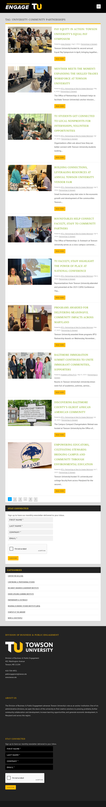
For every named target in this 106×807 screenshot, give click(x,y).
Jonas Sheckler (66, 44)
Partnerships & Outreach (89, 44)
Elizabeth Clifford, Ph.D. (69, 375)
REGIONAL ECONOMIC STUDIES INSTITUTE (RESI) (24, 606)
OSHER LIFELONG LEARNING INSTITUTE (21, 594)
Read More (60, 59)
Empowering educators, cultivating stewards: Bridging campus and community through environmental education (73, 454)
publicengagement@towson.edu (16, 674)
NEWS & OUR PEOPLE (15, 618)
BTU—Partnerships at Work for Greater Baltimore (77, 88)
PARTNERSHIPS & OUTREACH (17, 600)
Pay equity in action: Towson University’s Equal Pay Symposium (75, 34)
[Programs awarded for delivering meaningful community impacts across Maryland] (30, 318)
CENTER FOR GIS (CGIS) (15, 576)
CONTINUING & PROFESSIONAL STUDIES (21, 582)
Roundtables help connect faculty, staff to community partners (75, 223)
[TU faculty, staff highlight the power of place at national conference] (30, 272)
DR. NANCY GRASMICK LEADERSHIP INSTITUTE (23, 588)
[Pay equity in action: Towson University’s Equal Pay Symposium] (30, 40)
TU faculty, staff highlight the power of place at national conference (74, 266)
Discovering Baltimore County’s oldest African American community (72, 407)
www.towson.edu (11, 677)
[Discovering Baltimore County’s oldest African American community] (30, 413)
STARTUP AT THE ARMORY (16, 612)
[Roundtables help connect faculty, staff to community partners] (30, 229)
